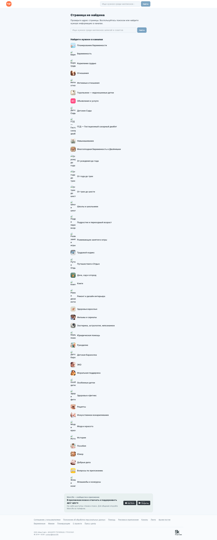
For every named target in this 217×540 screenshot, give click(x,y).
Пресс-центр (90, 523)
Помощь (111, 520)
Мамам (51, 523)
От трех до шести (86, 191)
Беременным (39, 523)
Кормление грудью (86, 63)
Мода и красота (85, 426)
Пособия (81, 446)
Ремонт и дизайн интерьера (91, 296)
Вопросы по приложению (90, 470)
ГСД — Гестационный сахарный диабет (97, 126)
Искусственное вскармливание (93, 415)
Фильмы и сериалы (87, 317)
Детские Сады (84, 110)
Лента (153, 520)
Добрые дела (84, 462)
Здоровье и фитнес (87, 395)
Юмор (80, 454)
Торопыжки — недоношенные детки (95, 92)
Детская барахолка (87, 355)
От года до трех (85, 176)
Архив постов (164, 520)
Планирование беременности (92, 45)
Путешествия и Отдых (88, 264)
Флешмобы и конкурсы (89, 482)
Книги (80, 283)
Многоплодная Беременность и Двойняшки (99, 149)
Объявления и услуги (88, 101)
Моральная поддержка (88, 373)
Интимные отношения (88, 83)
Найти (145, 4)
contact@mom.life (52, 534)
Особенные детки (86, 382)
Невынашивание (85, 141)
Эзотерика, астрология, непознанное (96, 325)
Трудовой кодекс (86, 252)
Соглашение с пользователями (47, 520)
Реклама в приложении (128, 520)
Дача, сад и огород (86, 275)
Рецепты (81, 406)
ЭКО (79, 364)
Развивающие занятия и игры (92, 239)
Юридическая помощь (88, 335)
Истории (81, 437)
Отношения (83, 73)
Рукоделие (82, 345)
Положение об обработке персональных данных (84, 520)
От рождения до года (88, 161)
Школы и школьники (87, 206)
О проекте (77, 523)
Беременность (84, 53)
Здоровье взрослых (87, 309)
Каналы (144, 520)
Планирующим (63, 523)
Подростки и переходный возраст (94, 222)
